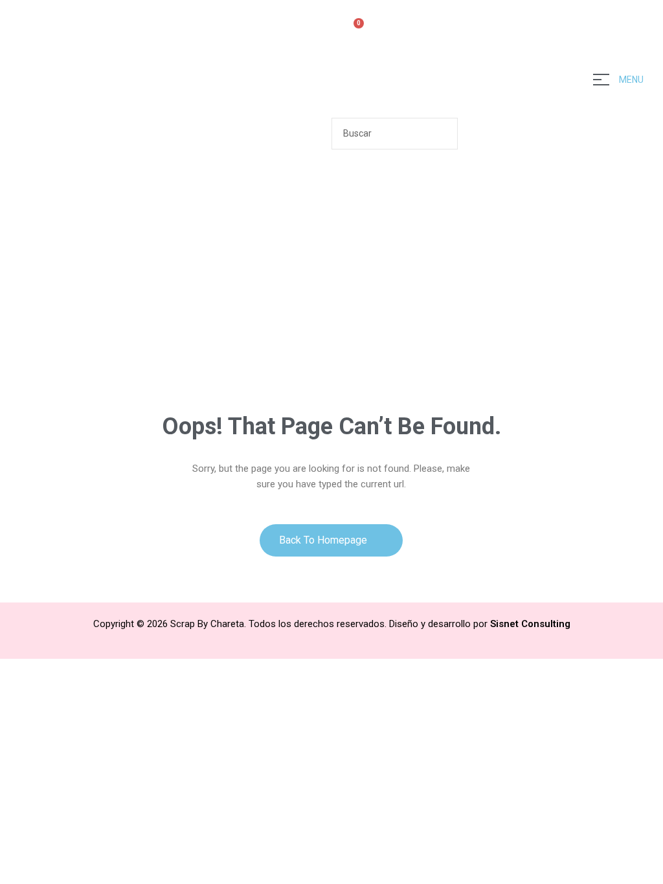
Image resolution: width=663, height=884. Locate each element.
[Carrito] (353, 30)
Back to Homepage (324, 540)
